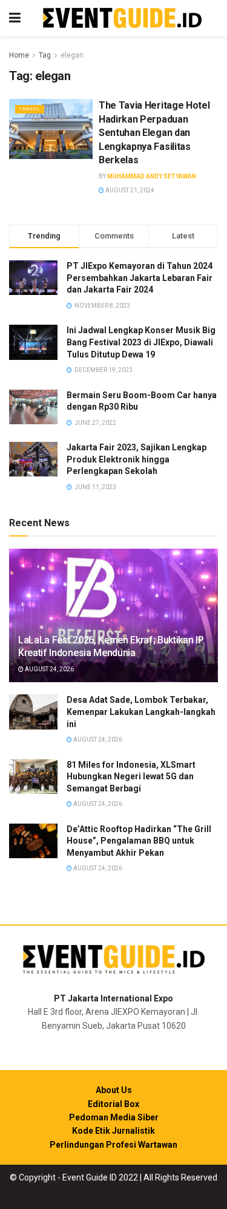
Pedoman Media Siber (114, 1117)
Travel (30, 109)
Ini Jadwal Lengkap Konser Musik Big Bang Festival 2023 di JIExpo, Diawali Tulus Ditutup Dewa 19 (141, 342)
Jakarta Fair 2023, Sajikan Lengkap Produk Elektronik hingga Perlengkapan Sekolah (136, 459)
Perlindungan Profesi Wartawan (113, 1145)
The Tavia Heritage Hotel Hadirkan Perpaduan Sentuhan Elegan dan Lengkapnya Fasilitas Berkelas (154, 133)
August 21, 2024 (129, 190)
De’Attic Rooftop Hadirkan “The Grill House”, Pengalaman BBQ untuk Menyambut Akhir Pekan (139, 841)
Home (19, 55)
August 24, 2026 (49, 669)
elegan (72, 55)
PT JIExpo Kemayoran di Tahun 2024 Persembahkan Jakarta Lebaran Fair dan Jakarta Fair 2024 (139, 277)
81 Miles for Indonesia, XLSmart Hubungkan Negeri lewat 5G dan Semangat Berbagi (131, 776)
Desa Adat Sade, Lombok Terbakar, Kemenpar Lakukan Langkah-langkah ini (141, 711)
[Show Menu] (15, 18)
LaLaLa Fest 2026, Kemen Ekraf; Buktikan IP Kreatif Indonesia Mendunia (111, 646)
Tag (45, 55)
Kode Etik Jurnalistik (113, 1131)
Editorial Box (113, 1104)
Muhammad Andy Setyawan (151, 176)
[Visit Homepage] (122, 18)
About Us (114, 1090)
